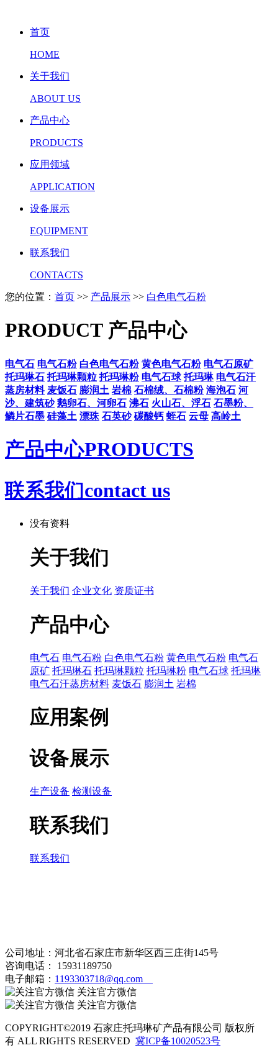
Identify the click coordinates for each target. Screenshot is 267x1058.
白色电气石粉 (176, 296)
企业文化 (92, 590)
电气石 (45, 657)
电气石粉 (82, 657)
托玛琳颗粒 (119, 670)
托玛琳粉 (166, 670)
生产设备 (50, 791)
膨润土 (159, 683)
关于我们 (50, 590)
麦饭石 (127, 683)
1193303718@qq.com (104, 979)
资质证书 (134, 590)
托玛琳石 (72, 670)
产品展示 (110, 296)
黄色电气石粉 (196, 657)
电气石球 (209, 670)
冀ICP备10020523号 (177, 1041)
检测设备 (92, 791)
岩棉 (186, 683)
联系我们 (50, 858)
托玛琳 (246, 670)
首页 (65, 296)
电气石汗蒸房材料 (69, 683)
